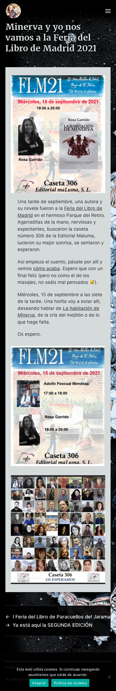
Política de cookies (70, 683)
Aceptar (39, 683)
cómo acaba (46, 268)
